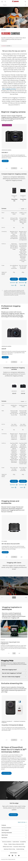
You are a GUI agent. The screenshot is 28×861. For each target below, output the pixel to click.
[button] (7, 168)
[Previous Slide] (19, 208)
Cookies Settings (20, 849)
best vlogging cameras (9, 89)
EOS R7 (4, 349)
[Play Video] (14, 586)
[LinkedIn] (12, 855)
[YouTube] (18, 855)
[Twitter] (15, 855)
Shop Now (14, 279)
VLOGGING (3, 29)
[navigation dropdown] (25, 2)
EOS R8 (23, 393)
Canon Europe (13, 852)
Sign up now (13, 814)
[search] (5, 2)
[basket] (2, 2)
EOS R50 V (5, 152)
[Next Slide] (25, 208)
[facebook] (9, 855)
